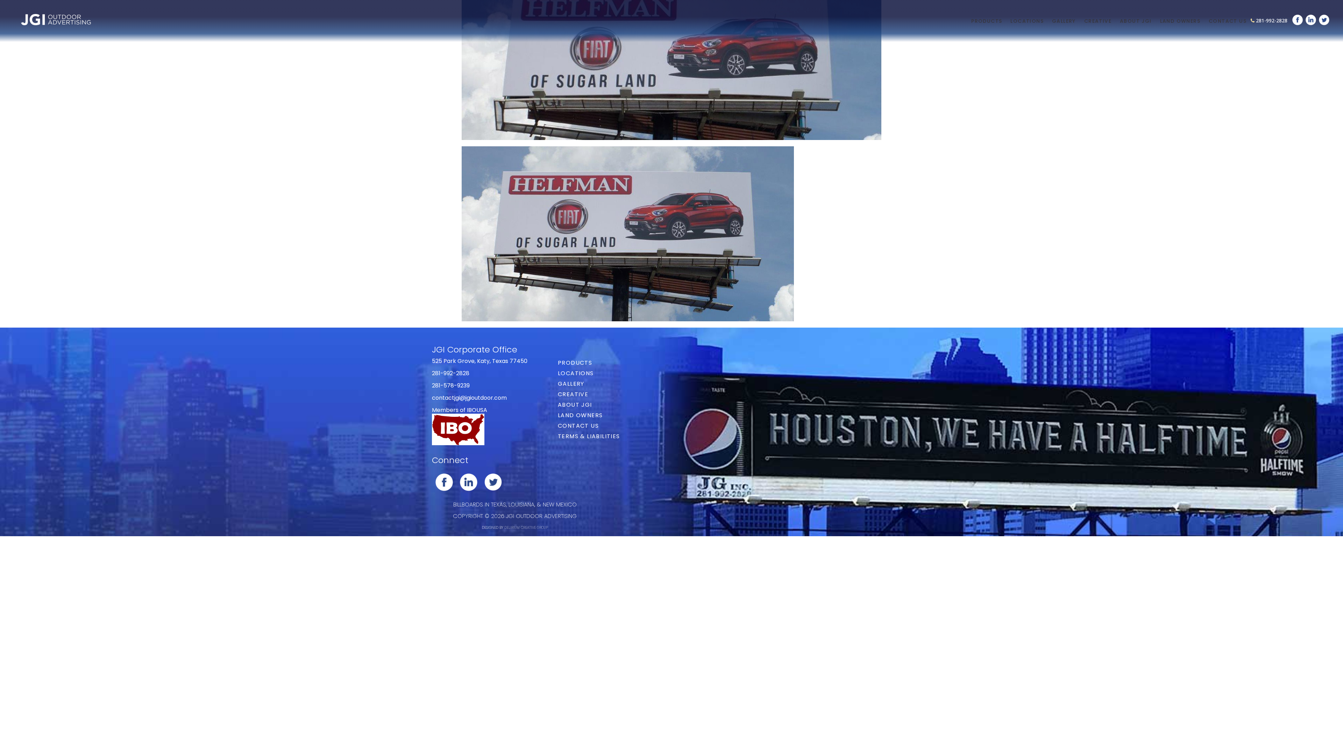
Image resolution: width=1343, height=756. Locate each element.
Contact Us (1227, 21)
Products (986, 21)
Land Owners (1180, 21)
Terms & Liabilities (589, 436)
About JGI (1136, 21)
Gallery (1064, 21)
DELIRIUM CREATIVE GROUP (526, 527)
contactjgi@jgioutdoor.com (469, 398)
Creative (1097, 21)
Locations (1027, 21)
